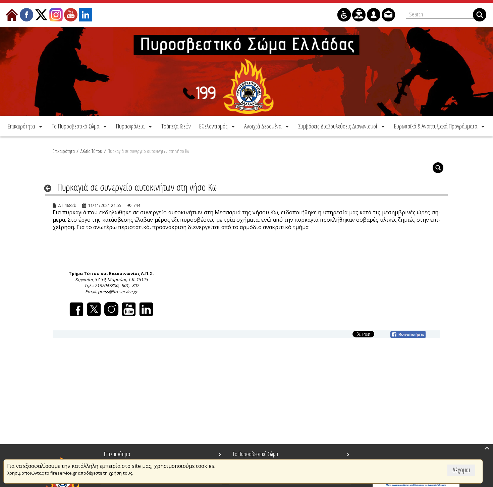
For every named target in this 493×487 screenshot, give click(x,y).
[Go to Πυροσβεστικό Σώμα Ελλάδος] (246, 71)
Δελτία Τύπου (91, 151)
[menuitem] (25, 126)
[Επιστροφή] (49, 188)
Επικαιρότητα (64, 151)
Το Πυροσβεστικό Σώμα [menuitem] (255, 454)
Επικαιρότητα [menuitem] (117, 454)
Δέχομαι (461, 469)
